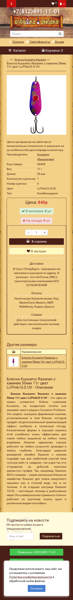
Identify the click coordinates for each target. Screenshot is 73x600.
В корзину (39, 241)
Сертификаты (40, 42)
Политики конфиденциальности (30, 577)
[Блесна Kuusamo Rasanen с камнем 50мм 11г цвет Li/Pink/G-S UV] (36, 105)
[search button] (60, 34)
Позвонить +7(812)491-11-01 (36, 552)
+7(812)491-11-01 (36, 11)
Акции (59, 42)
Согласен (36, 588)
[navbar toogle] (11, 3)
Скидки (18, 42)
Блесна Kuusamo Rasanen (30, 59)
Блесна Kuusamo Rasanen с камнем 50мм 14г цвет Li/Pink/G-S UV (43, 361)
